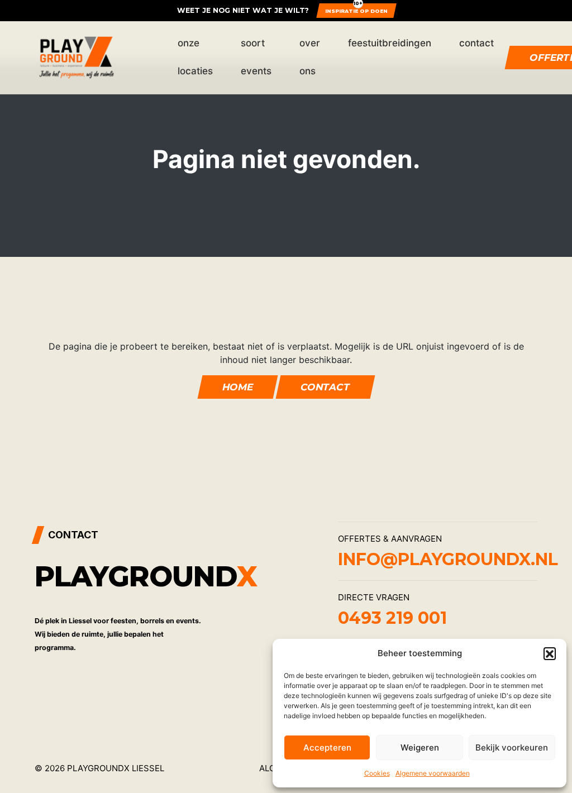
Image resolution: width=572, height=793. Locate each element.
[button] (549, 653)
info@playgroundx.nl (448, 559)
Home (237, 387)
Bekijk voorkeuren (511, 747)
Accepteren (327, 747)
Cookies (377, 773)
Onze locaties (195, 57)
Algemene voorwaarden (432, 773)
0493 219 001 (392, 618)
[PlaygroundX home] (76, 57)
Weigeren (420, 747)
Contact (476, 43)
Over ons (309, 57)
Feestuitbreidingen (389, 43)
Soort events (256, 57)
